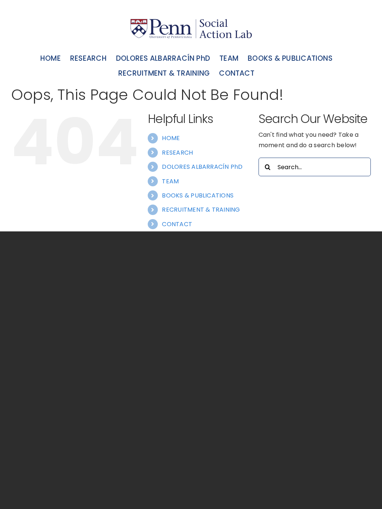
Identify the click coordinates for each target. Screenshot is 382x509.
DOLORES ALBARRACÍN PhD (202, 166)
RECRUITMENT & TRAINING (201, 209)
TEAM (170, 181)
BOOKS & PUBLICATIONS (198, 195)
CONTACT (177, 224)
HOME (171, 138)
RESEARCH (177, 152)
